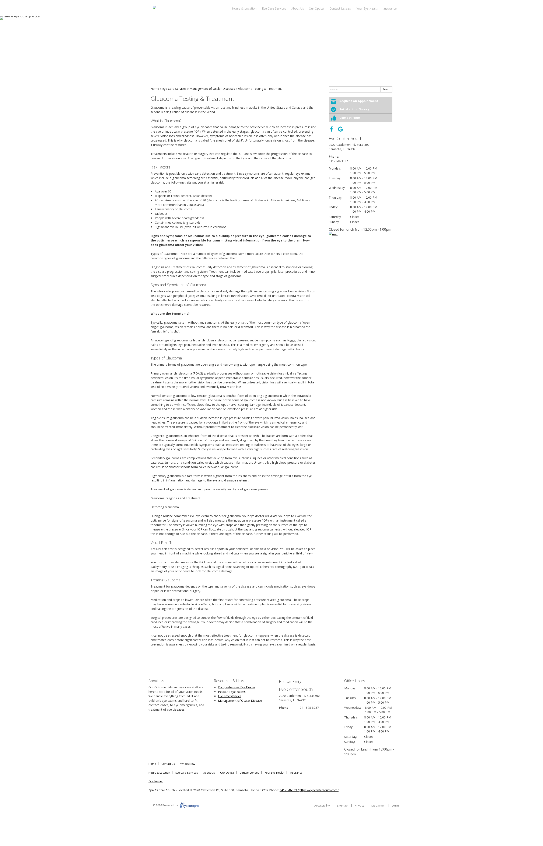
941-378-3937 (338, 161)
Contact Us (168, 764)
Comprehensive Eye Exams (236, 687)
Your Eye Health (367, 8)
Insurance (389, 8)
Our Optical (316, 8)
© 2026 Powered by (166, 805)
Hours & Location (244, 8)
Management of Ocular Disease (240, 701)
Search (386, 89)
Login (395, 805)
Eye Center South (346, 138)
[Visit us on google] (340, 129)
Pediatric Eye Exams (232, 692)
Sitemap (342, 805)
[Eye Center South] (166, 8)
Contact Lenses (340, 8)
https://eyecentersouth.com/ (319, 790)
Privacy (359, 805)
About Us (297, 8)
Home (155, 89)
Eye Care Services (274, 8)
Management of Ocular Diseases (212, 89)
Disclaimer (155, 781)
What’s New (187, 764)
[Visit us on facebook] (331, 129)
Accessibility (322, 805)
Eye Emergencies (229, 696)
